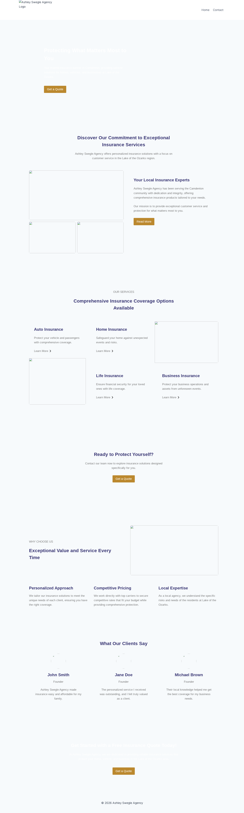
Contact (218, 10)
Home (205, 10)
